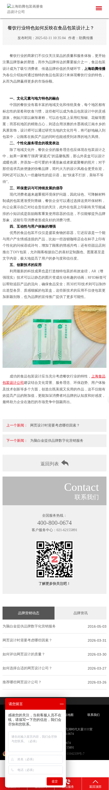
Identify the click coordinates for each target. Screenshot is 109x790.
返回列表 (50, 463)
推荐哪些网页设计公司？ (22, 682)
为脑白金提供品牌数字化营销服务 (56, 441)
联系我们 (93, 715)
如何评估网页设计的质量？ (24, 654)
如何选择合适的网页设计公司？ (27, 668)
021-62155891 (67, 530)
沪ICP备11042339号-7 (70, 753)
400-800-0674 (54, 522)
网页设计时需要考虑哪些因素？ (55, 425)
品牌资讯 (81, 613)
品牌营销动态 (28, 613)
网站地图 (67, 715)
